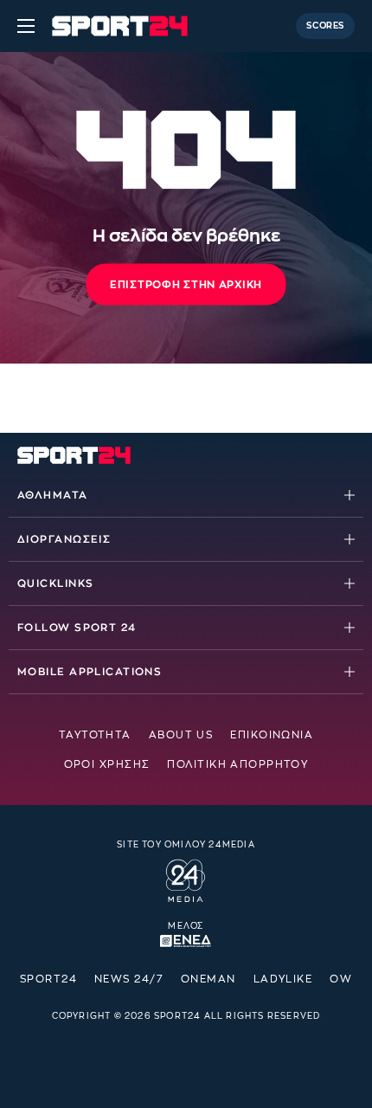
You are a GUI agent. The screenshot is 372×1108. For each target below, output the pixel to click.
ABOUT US (181, 735)
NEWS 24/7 (129, 979)
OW (341, 979)
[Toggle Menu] (26, 26)
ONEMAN (208, 979)
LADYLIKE (283, 979)
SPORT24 (48, 979)
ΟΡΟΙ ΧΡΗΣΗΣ (107, 764)
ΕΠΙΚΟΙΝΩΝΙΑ (271, 735)
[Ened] (185, 939)
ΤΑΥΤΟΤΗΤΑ (95, 735)
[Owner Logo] (185, 879)
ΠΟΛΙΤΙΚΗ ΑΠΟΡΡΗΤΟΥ (237, 764)
